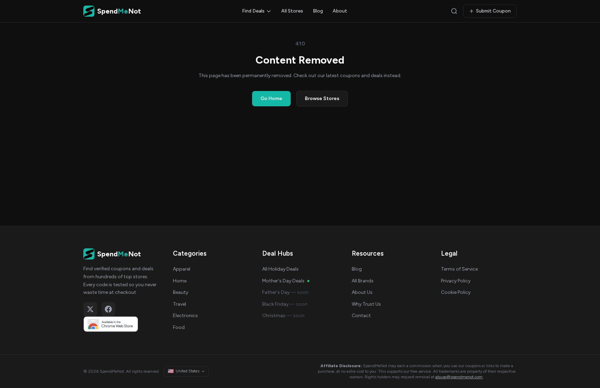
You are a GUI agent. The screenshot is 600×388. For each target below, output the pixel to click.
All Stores (292, 11)
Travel (179, 304)
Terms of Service (459, 269)
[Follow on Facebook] (108, 309)
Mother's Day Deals (283, 281)
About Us (362, 292)
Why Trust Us (366, 304)
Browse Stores (322, 98)
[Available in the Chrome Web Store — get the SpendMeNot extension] (121, 324)
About (340, 11)
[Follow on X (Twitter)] (90, 309)
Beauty (180, 292)
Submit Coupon (493, 11)
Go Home (271, 98)
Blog (318, 11)
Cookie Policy (455, 292)
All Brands (363, 281)
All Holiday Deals (280, 269)
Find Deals (253, 11)
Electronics (185, 316)
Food (179, 327)
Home (179, 281)
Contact (361, 316)
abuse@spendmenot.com (459, 376)
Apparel (181, 269)
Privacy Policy (455, 281)
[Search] (454, 11)
